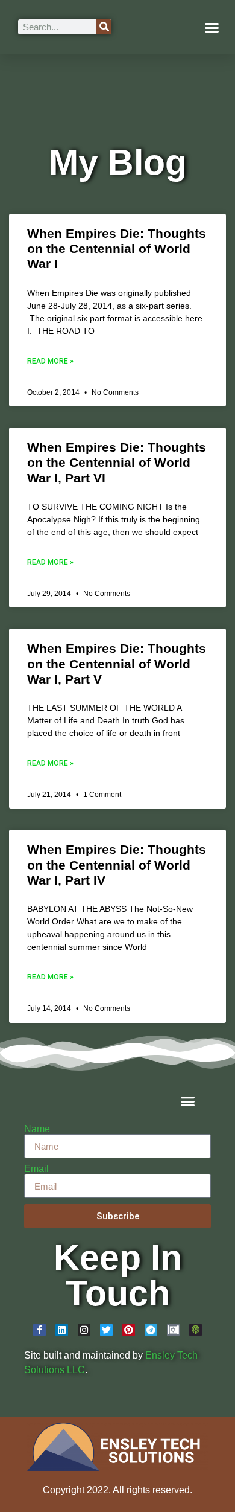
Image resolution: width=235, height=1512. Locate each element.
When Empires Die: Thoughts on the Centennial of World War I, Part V (116, 663)
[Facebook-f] (39, 1330)
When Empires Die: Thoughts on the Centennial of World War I (116, 248)
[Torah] (173, 1330)
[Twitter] (106, 1330)
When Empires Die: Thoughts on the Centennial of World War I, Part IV (116, 864)
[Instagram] (84, 1330)
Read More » (50, 361)
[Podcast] (195, 1330)
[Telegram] (151, 1330)
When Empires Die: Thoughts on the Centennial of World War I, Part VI (116, 462)
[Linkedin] (61, 1330)
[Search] (103, 26)
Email (36, 1169)
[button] (212, 27)
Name (37, 1129)
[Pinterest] (128, 1330)
